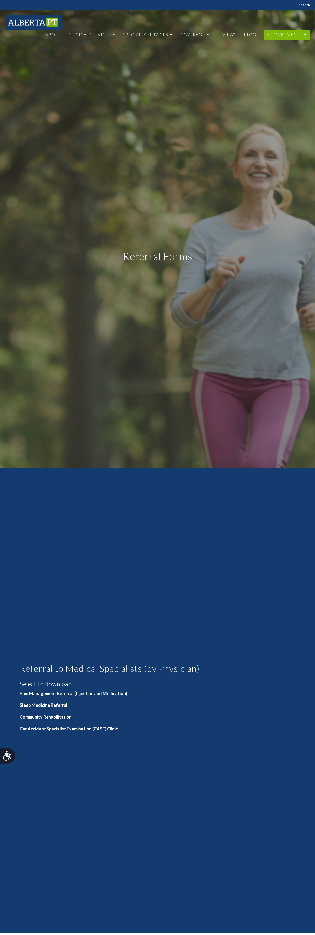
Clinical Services (89, 34)
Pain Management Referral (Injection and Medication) (73, 693)
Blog (250, 34)
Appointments (284, 34)
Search (304, 5)
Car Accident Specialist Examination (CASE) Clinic (69, 728)
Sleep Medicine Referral (43, 705)
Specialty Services (145, 34)
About (53, 34)
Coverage (192, 34)
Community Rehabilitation (46, 717)
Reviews (226, 34)
